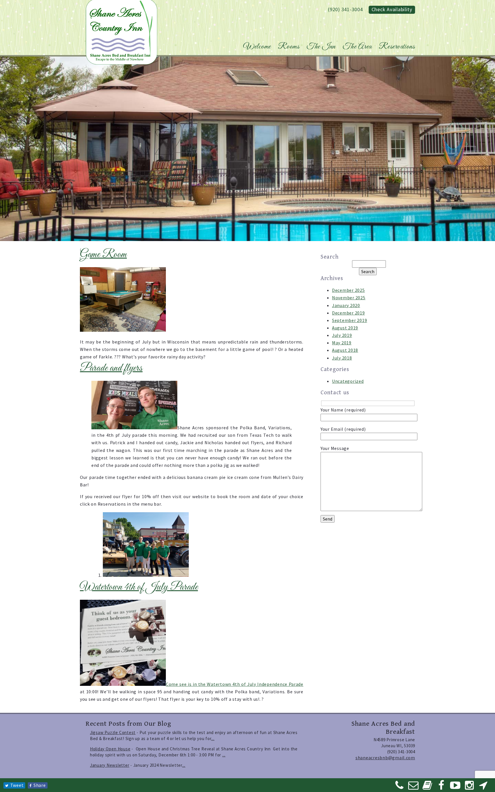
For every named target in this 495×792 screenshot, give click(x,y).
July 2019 (342, 335)
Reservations (397, 47)
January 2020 (346, 305)
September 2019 (349, 320)
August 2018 (345, 350)
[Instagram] (469, 787)
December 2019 (348, 313)
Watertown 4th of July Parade (139, 587)
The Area (357, 47)
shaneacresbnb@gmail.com (385, 757)
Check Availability (392, 9)
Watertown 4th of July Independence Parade (255, 684)
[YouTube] (455, 787)
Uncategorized (348, 381)
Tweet (17, 785)
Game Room (103, 254)
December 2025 (348, 290)
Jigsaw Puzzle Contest (112, 732)
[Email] (413, 787)
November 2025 (349, 297)
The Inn (321, 47)
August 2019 (345, 328)
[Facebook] (441, 787)
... (212, 738)
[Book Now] (427, 787)
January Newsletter (109, 765)
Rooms (289, 47)
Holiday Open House (110, 749)
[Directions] (483, 787)
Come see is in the (186, 684)
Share (40, 785)
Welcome (257, 47)
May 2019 (341, 342)
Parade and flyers (111, 368)
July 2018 (342, 358)
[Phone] (399, 787)
